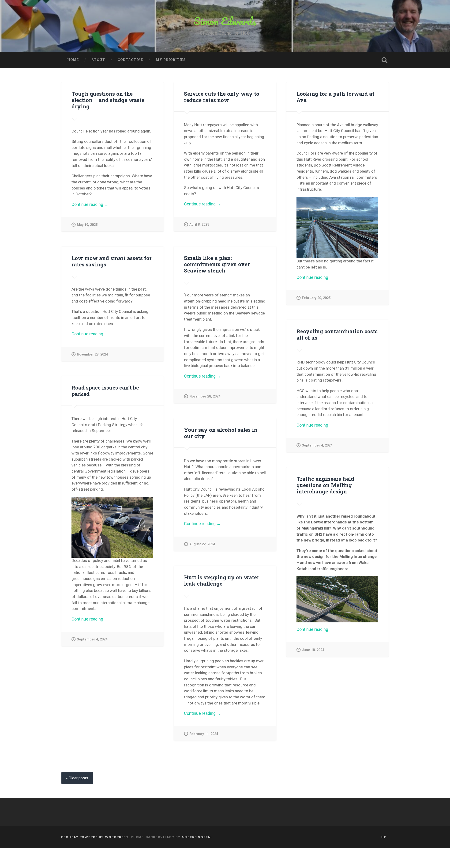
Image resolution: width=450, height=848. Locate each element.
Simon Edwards (225, 21)
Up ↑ (385, 837)
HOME (73, 60)
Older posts (78, 778)
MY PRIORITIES (171, 60)
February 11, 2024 (203, 734)
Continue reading (97, 204)
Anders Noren (196, 837)
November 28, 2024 (204, 396)
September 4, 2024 (317, 445)
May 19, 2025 (87, 225)
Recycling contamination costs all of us (337, 334)
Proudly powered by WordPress (94, 837)
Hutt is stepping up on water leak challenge (221, 580)
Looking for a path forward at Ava (335, 96)
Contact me (130, 60)
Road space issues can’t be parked (105, 390)
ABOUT (98, 60)
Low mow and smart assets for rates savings (111, 261)
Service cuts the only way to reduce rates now (221, 96)
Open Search (384, 60)
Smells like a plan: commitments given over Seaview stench (217, 264)
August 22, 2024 (202, 544)
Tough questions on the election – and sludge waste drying (107, 100)
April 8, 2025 (199, 225)
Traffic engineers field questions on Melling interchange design (325, 485)
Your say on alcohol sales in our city (220, 432)
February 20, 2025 (316, 298)
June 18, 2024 (313, 650)
